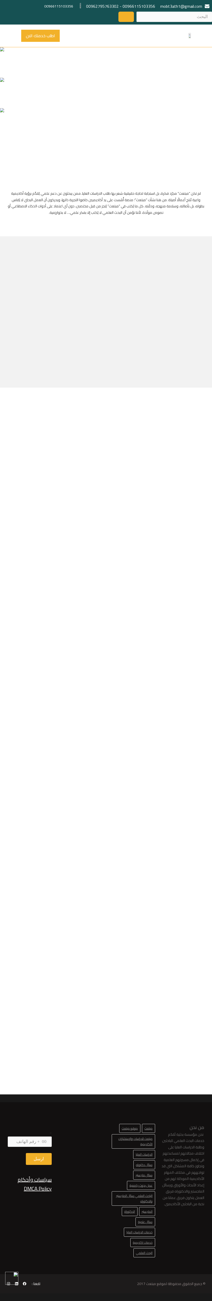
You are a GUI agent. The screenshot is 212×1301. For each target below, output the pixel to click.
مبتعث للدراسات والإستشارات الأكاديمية (135, 1141)
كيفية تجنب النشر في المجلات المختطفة (175, 998)
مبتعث (149, 1128)
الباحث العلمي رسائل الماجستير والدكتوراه (134, 1198)
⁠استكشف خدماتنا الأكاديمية (35, 65)
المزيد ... (184, 851)
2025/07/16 (105, 1008)
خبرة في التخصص (30, 318)
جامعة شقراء (178, 799)
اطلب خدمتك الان (40, 36)
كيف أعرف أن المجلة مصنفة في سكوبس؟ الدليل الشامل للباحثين (40, 810)
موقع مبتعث (130, 1128)
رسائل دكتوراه (144, 1165)
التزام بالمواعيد (80, 321)
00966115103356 (139, 6)
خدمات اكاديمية (143, 1242)
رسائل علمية (145, 1222)
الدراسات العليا (144, 1154)
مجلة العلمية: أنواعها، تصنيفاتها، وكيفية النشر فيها (106, 806)
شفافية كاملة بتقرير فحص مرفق (131, 315)
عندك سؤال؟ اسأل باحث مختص (106, 65)
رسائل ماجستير (144, 1175)
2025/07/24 (172, 809)
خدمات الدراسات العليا (139, 1232)
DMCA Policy (38, 1188)
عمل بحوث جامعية (141, 1185)
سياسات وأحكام (35, 1179)
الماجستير (147, 1211)
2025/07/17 (38, 830)
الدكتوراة (129, 1211)
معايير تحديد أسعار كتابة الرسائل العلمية (39, 998)
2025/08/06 (105, 823)
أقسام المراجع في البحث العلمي (107, 994)
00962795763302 (102, 6)
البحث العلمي (144, 1253)
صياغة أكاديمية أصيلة (181, 312)
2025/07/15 (38, 1015)
